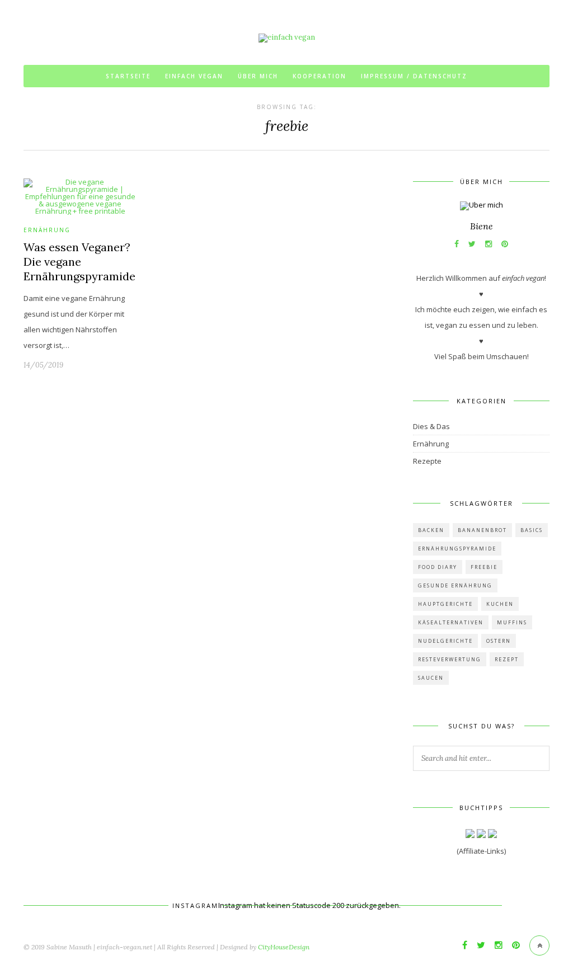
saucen (431, 677)
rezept (507, 659)
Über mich (258, 76)
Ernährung (47, 230)
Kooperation (319, 76)
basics (531, 530)
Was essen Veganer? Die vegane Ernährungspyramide (79, 261)
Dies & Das (431, 426)
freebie (484, 567)
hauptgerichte (445, 604)
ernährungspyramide (457, 548)
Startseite (128, 76)
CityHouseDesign (283, 947)
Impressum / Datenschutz (414, 76)
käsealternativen (450, 622)
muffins (512, 622)
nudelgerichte (445, 640)
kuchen (500, 604)
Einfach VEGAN (194, 76)
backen (431, 530)
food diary (437, 567)
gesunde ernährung (455, 585)
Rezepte (427, 461)
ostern (498, 640)
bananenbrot (482, 530)
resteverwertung (449, 659)
